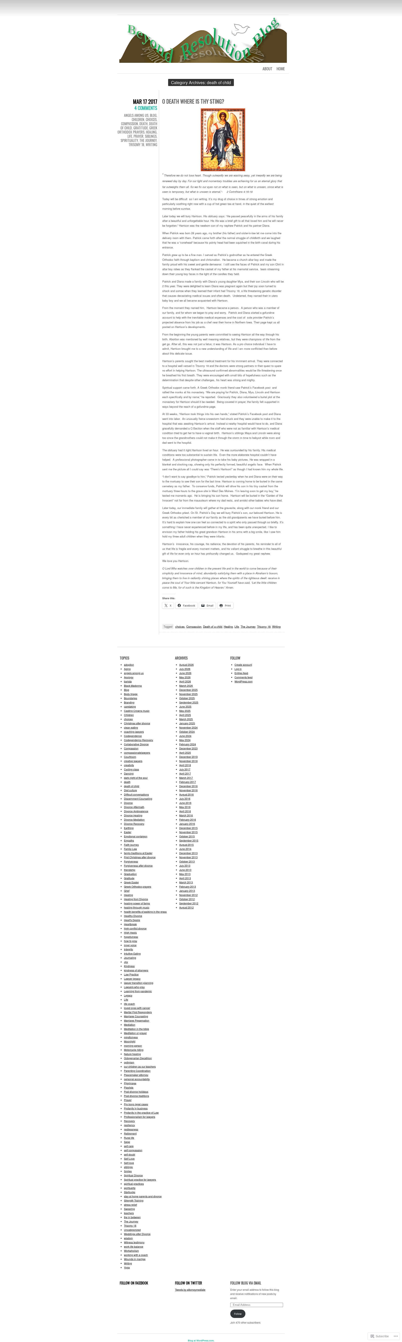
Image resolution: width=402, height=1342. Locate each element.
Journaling (130, 957)
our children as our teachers (140, 1066)
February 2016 (187, 819)
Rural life (129, 1137)
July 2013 (184, 865)
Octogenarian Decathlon (138, 1058)
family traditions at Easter (138, 853)
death (143, 123)
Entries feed (241, 673)
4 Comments (145, 107)
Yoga (127, 1267)
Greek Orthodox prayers (137, 130)
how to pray (130, 941)
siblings (151, 136)
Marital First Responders (138, 1012)
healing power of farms (137, 903)
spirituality (129, 140)
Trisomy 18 (136, 144)
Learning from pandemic (138, 991)
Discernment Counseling (138, 798)
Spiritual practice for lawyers (140, 1179)
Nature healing (132, 1054)
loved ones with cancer (137, 1008)
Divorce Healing (133, 815)
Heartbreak (130, 924)
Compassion (129, 123)
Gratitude (140, 127)
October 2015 (187, 836)
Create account (243, 664)
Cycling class (131, 769)
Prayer (138, 136)
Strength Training (133, 1200)
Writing (151, 144)
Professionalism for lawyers (139, 1116)
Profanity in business (136, 1108)
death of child (131, 786)
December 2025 (188, 690)
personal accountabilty (137, 1079)
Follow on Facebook (134, 1282)
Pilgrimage (130, 1083)
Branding (129, 702)
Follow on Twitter (188, 1282)
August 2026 (186, 664)
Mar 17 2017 (145, 101)
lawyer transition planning (138, 983)
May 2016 (185, 807)
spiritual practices (134, 1183)
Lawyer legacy (132, 978)
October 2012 (187, 899)
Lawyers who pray (134, 987)
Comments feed (243, 677)
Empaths (129, 840)
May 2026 (185, 677)
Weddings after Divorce (137, 1234)
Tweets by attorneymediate (190, 1289)
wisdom (128, 1238)
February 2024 (187, 744)
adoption (129, 664)
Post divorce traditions (136, 1096)
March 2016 (186, 815)
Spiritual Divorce (133, 1175)
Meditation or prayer (135, 1033)
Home (281, 68)
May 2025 (185, 710)
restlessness (131, 1129)
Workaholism (131, 1250)
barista (128, 681)
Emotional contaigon (135, 836)
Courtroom (130, 756)
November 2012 (188, 895)
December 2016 (188, 786)
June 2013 (185, 870)
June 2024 (185, 736)
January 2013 (187, 890)
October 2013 (187, 861)
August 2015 (186, 844)
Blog (153, 115)
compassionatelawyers (137, 752)
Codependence (133, 736)
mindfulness (131, 1037)
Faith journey (131, 844)
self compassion (133, 1150)
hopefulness (131, 936)
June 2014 (185, 849)
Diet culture (130, 790)
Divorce (128, 803)
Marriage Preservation (136, 1020)
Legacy (128, 995)
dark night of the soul (136, 777)
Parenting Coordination (137, 1070)
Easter (127, 832)
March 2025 (186, 719)
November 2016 (188, 790)
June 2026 (185, 673)
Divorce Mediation (134, 819)
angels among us (136, 115)
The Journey (148, 140)
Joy (126, 962)
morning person (133, 1045)
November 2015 (188, 832)
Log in (238, 669)
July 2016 (184, 798)
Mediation (129, 1024)
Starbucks (129, 1192)
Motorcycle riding (133, 1049)
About (267, 68)
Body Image (131, 694)
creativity (129, 765)
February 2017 (187, 782)
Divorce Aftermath (134, 807)
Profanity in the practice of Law (141, 1112)
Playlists (128, 1087)
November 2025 (188, 694)
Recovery (129, 1121)
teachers (129, 1213)
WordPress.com (243, 681)
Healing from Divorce (136, 899)
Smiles (128, 1171)
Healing (151, 132)
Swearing (129, 1209)
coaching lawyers (134, 731)
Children (138, 119)
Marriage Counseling (136, 1016)
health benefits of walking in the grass (145, 911)
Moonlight (129, 1041)
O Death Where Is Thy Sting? (193, 101)
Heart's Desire (132, 920)
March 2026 (186, 685)
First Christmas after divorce (140, 857)
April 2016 (185, 811)
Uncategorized (132, 1229)
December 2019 (188, 756)
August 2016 (186, 794)
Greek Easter (131, 882)
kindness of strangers (136, 970)
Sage (127, 1142)
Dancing (129, 773)
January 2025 (187, 723)
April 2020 (185, 752)
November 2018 (188, 761)
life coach (129, 1003)
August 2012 (186, 907)
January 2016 (187, 823)
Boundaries (130, 698)
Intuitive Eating (132, 953)
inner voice (130, 945)
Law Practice (131, 974)
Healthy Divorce (133, 916)
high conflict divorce (135, 928)
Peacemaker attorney (136, 1075)
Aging (127, 669)
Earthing (129, 828)
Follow (238, 1313)
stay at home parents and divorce (143, 1196)
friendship (129, 870)
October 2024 (187, 731)
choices (151, 119)
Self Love (129, 1158)
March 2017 (186, 777)
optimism (129, 1062)
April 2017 (185, 773)
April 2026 (185, 681)
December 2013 (188, 853)
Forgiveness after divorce (138, 865)
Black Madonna (133, 685)
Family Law (130, 849)
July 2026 (184, 669)
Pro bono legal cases (136, 1104)
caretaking (130, 706)
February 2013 (187, 886)
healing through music (136, 907)
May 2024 (185, 740)
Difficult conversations (136, 794)
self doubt (129, 1154)
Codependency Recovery (138, 740)
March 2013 (186, 882)
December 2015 (188, 828)
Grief (126, 890)
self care (129, 1146)
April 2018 (185, 765)
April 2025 (185, 715)
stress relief (130, 1204)
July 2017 (184, 769)
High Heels (130, 932)
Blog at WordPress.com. (201, 1340)
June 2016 (185, 803)
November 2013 (188, 857)
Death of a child (212, 627)
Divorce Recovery (134, 823)
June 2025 (185, 706)
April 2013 (185, 878)
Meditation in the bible (136, 1029)
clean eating (131, 727)
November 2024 (188, 727)
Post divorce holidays (136, 1091)
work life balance (133, 1246)
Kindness (129, 966)
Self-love (129, 1163)
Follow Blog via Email (245, 1282)
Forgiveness (131, 861)
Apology (128, 677)
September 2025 (188, 702)
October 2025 (187, 698)
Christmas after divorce (137, 723)
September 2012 (188, 903)
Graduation (130, 874)
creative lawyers (133, 761)
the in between (132, 1217)
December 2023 (188, 748)
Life (130, 136)
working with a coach (136, 1255)
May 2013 (185, 874)
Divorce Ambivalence (136, 811)
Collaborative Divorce (136, 744)
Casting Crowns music (136, 710)
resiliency (129, 1125)
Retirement (130, 1133)
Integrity (128, 949)
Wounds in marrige (135, 1259)
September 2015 (188, 840)
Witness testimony (134, 1242)
